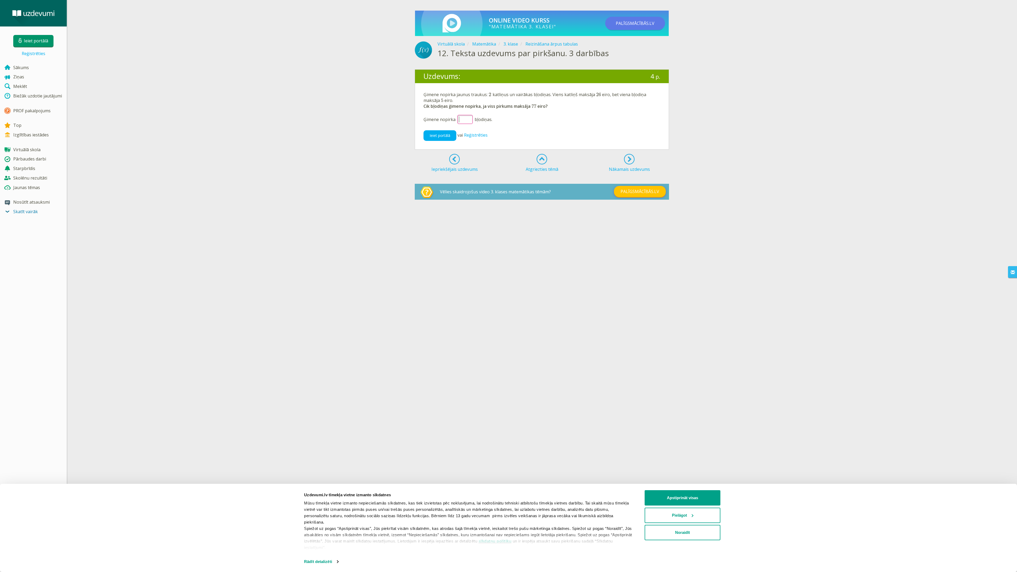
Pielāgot (679, 515)
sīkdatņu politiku (495, 541)
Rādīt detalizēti (318, 561)
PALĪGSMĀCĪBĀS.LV (635, 23)
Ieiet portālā (440, 135)
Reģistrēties (33, 53)
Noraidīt (682, 532)
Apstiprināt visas (682, 497)
